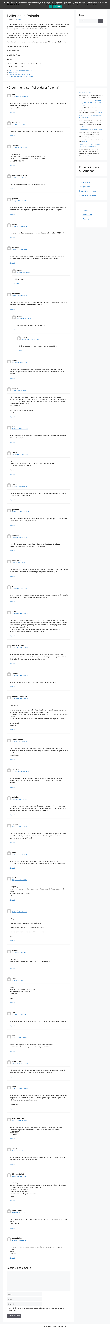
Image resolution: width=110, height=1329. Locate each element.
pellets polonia (13, 72)
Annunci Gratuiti (13, 70)
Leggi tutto (98, 100)
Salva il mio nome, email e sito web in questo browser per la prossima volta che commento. (36, 1309)
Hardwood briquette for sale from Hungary (21, 76)
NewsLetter (87, 215)
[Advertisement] (91, 57)
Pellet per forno (84, 186)
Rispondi (12, 112)
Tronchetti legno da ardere (88, 191)
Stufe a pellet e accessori (88, 195)
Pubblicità (86, 210)
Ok (50, 6)
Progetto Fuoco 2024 (85, 92)
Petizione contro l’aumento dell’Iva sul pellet (90, 129)
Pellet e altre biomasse (25, 70)
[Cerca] (100, 21)
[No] (108, 4)
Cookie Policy (57, 6)
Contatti (85, 219)
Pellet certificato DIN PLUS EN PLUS (19, 74)
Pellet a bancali (84, 182)
